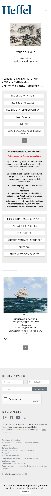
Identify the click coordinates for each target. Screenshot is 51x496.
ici (42, 488)
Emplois (5, 468)
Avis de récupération (10, 455)
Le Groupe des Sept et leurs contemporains (24, 206)
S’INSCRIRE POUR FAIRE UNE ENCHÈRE (24, 240)
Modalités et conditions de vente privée (18, 450)
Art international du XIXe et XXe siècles (24, 204)
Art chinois (24, 191)
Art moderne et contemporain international (24, 201)
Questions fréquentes (11, 440)
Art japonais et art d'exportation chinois (24, 193)
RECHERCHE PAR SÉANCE (24, 103)
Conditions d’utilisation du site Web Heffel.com (21, 458)
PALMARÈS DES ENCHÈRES (25, 226)
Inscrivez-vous (39, 389)
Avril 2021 (25, 58)
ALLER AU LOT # (24, 117)
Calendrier (6, 445)
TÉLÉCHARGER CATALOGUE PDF (24, 254)
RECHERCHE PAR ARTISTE (23, 96)
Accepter (25, 492)
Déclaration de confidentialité (14, 463)
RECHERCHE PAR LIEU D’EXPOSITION (23, 110)
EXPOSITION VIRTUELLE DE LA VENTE (24, 219)
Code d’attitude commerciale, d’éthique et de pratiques (24, 466)
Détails (25, 334)
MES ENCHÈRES (25, 233)
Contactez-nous (8, 461)
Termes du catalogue (10, 448)
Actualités (6, 453)
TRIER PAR (23, 124)
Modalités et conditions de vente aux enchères (21, 442)
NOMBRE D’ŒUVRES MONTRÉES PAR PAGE (24, 132)
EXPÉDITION (24, 247)
